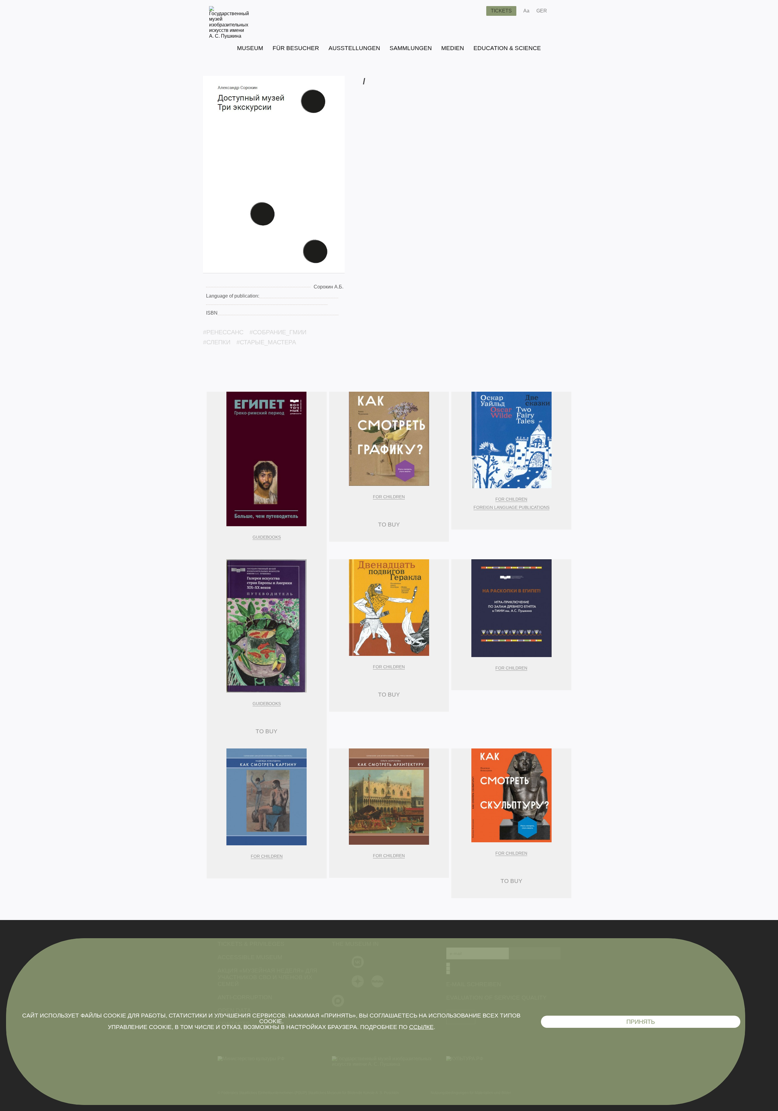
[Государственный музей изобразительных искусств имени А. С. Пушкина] (229, 36)
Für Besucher (296, 48)
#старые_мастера (266, 342)
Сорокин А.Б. (328, 286)
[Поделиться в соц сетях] (560, 11)
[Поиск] (476, 11)
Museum (250, 48)
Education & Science (507, 48)
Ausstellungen (354, 48)
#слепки (216, 342)
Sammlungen (411, 48)
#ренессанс (223, 332)
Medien (452, 48)
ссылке (421, 1027)
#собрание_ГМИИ (278, 332)
